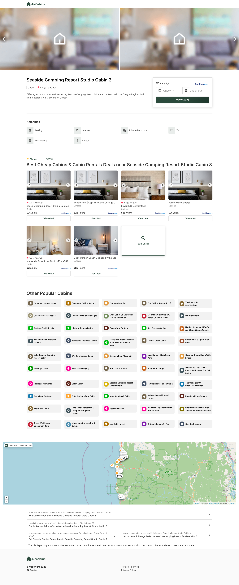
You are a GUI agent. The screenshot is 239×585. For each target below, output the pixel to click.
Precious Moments (43, 384)
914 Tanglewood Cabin (82, 356)
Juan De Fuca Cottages (45, 315)
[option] (49, 185)
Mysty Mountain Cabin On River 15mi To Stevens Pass (122, 342)
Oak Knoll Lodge (193, 424)
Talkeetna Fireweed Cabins (84, 340)
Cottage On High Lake (44, 328)
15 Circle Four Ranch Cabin (160, 384)
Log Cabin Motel (117, 424)
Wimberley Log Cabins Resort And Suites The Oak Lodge (197, 370)
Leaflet (196, 503)
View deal (182, 100)
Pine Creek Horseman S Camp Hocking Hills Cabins (83, 410)
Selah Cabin (77, 384)
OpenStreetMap (213, 503)
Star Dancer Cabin (118, 368)
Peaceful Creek (117, 408)
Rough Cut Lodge (156, 368)
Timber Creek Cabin (157, 340)
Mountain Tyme (41, 408)
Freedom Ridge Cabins (196, 396)
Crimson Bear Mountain (121, 356)
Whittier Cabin (192, 315)
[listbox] (49, 185)
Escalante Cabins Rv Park (84, 303)
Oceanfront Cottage (119, 328)
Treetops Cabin (41, 368)
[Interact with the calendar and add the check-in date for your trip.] (159, 91)
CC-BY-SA (231, 503)
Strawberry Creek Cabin (45, 303)
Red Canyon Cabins (157, 328)
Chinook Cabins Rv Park (159, 424)
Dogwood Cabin (117, 303)
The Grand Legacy (80, 368)
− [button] (6, 501)
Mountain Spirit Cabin (120, 396)
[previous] (29, 185)
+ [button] (6, 497)
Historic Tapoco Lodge (82, 328)
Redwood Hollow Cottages (84, 315)
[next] (68, 185)
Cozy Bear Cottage (42, 396)
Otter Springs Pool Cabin (83, 396)
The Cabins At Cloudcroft (159, 303)
